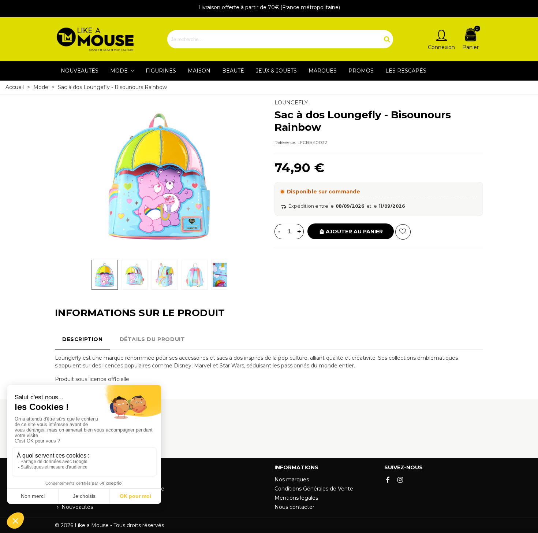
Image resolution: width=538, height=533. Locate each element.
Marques (323, 70)
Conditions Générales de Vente (313, 488)
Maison (199, 70)
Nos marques (291, 479)
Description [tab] (82, 339)
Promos (361, 70)
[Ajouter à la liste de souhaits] (403, 232)
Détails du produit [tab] (152, 339)
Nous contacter (294, 507)
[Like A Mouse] (95, 39)
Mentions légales (296, 498)
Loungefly (291, 102)
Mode (119, 70)
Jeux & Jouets (276, 70)
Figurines (161, 70)
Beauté (233, 70)
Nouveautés (79, 70)
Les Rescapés (405, 70)
